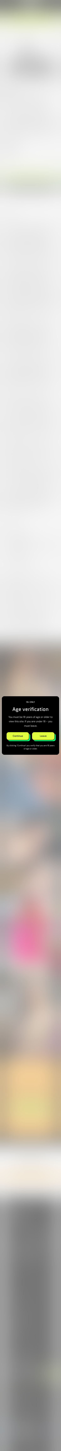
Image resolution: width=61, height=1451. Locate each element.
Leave (43, 736)
